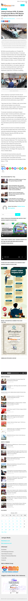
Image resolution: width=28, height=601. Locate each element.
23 (13, 526)
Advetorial (4, 9)
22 (9, 526)
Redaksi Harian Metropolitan (9, 18)
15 (9, 524)
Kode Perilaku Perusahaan (6, 553)
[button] (14, 367)
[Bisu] (23, 373)
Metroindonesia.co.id (6, 543)
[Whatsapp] (10, 168)
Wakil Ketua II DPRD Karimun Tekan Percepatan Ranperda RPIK (17, 180)
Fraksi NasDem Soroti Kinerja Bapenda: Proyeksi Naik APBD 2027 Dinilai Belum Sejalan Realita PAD (17, 200)
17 (17, 524)
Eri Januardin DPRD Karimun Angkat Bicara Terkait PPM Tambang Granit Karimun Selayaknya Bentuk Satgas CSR (17, 485)
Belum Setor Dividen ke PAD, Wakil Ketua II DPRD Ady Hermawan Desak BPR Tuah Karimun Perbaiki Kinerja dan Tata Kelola (17, 491)
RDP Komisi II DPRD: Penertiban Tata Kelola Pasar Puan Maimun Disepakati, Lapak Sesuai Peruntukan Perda (17, 478)
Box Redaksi (3, 549)
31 (17, 529)
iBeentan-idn (24, 598)
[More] (25, 168)
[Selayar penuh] (25, 373)
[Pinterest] (7, 168)
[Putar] (2, 373)
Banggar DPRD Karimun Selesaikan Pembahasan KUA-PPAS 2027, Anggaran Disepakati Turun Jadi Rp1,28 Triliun (17, 498)
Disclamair (3, 560)
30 (13, 529)
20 (2, 526)
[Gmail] (17, 168)
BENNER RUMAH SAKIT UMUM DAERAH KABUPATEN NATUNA (13, 392)
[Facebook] (2, 168)
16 (13, 524)
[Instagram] (12, 168)
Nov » (5, 532)
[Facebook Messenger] (15, 168)
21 (6, 526)
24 (17, 526)
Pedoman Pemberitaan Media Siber (8, 555)
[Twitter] (5, 168)
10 (17, 521)
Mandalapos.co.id (5, 540)
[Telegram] (23, 168)
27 (2, 529)
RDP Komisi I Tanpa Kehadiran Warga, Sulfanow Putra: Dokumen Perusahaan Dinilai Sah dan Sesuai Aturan (16, 504)
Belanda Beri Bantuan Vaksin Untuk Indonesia (16, 435)
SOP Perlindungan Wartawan (7, 551)
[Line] (20, 168)
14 (6, 524)
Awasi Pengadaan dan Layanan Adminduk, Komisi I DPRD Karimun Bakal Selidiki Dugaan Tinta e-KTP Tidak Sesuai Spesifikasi (17, 187)
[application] (14, 367)
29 (9, 529)
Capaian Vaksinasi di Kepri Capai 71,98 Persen (16, 422)
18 (20, 524)
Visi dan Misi (4, 558)
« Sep (2, 532)
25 (20, 526)
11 (20, 521)
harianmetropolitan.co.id (11, 598)
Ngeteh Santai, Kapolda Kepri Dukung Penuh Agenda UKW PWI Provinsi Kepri (17, 194)
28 (6, 529)
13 (2, 524)
